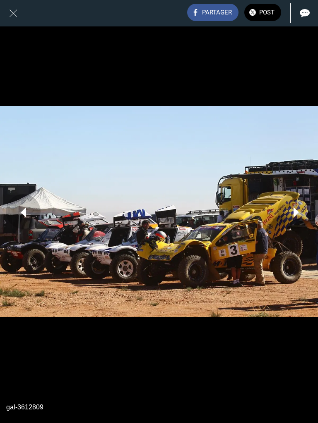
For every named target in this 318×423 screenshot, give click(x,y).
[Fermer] (13, 13)
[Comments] (305, 13)
